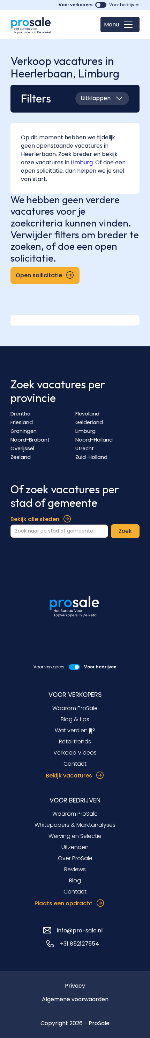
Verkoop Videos (75, 753)
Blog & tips (75, 719)
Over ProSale (75, 858)
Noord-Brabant (30, 439)
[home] (31, 24)
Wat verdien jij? (75, 730)
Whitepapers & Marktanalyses (75, 825)
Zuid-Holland (91, 457)
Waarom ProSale (75, 708)
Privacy (75, 986)
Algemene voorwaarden (75, 999)
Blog (75, 880)
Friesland (21, 422)
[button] (120, 24)
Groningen (23, 431)
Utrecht (84, 448)
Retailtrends (75, 741)
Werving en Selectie (75, 836)
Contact (75, 764)
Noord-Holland (94, 439)
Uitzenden (75, 847)
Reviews (75, 869)
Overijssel (22, 448)
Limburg (85, 431)
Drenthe (20, 413)
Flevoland (87, 413)
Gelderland (89, 422)
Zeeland (20, 457)
